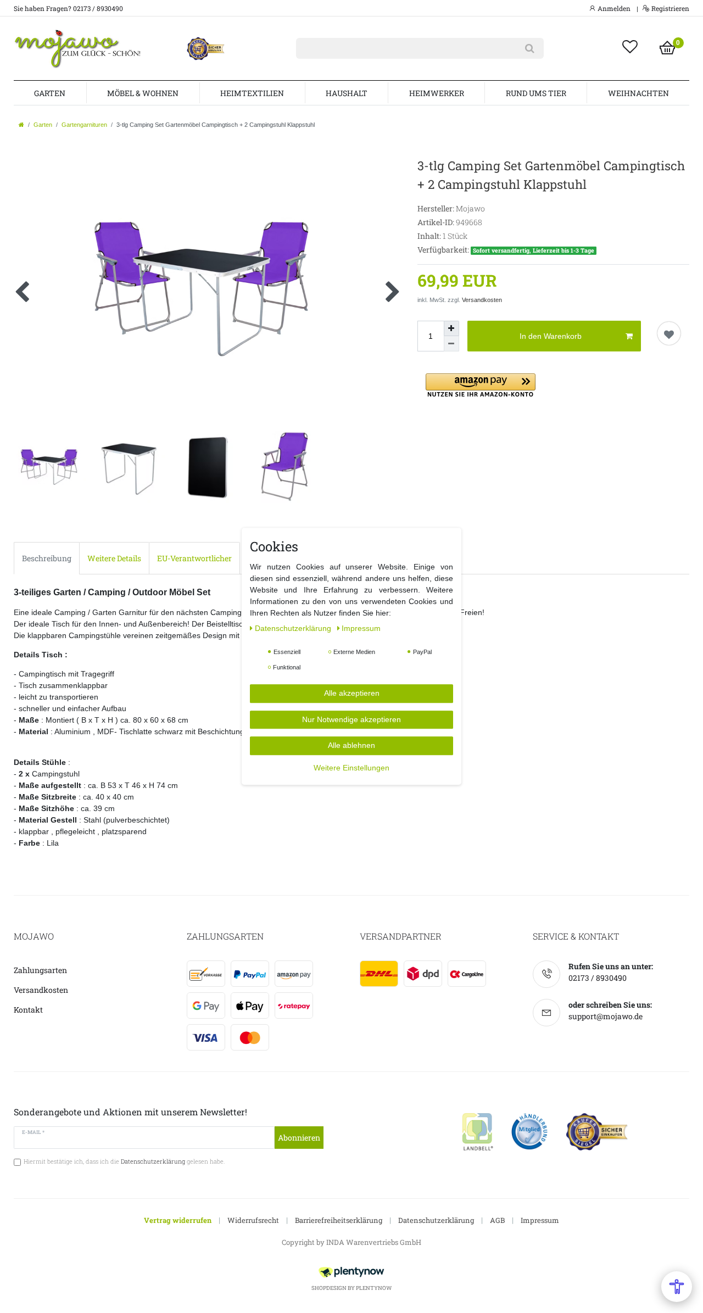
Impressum (540, 1220)
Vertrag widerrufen (177, 1220)
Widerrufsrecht (253, 1220)
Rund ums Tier (536, 93)
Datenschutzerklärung (436, 1220)
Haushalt (346, 93)
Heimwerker (436, 93)
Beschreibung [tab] (46, 558)
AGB (497, 1220)
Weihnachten (638, 93)
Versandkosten (482, 300)
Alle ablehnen (351, 745)
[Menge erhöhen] (451, 328)
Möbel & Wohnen (142, 93)
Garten (49, 93)
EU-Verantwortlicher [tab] (194, 558)
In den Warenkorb (551, 336)
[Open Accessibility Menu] (676, 1286)
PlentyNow (374, 1288)
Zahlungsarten (40, 970)
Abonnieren (299, 1137)
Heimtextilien (252, 93)
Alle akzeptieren (352, 693)
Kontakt (28, 1009)
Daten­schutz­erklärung (294, 628)
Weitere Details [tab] (114, 558)
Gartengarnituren (84, 124)
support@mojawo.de (605, 1016)
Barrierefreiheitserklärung (338, 1220)
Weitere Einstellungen (351, 767)
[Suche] (530, 48)
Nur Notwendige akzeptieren (351, 719)
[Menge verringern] (451, 343)
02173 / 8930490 (597, 978)
